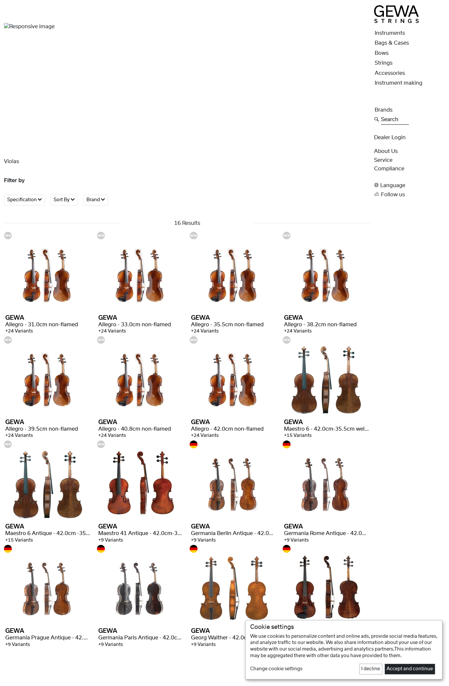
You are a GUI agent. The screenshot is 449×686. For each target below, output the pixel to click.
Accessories (390, 73)
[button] (409, 185)
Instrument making (398, 83)
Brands (383, 110)
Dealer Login (390, 137)
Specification (22, 200)
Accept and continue (410, 669)
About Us (386, 151)
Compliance (389, 168)
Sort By (62, 200)
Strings (383, 63)
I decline (370, 669)
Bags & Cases (392, 43)
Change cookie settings (276, 669)
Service (383, 160)
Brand (93, 200)
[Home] (396, 13)
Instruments (390, 33)
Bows (382, 53)
